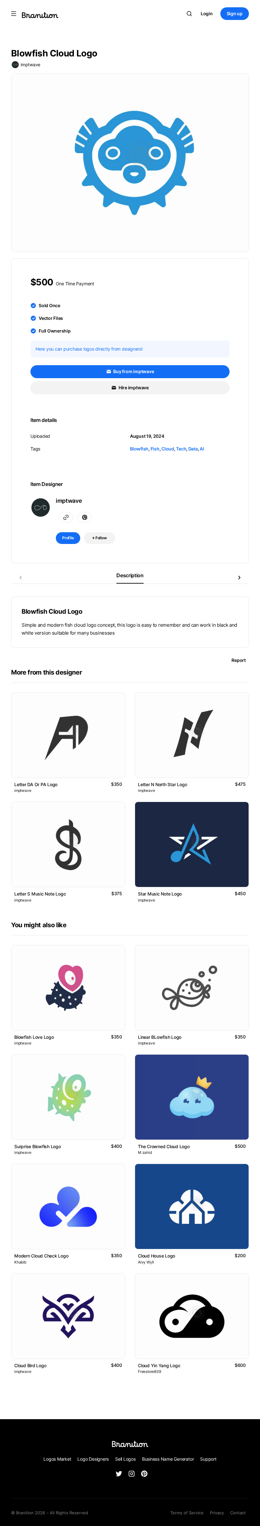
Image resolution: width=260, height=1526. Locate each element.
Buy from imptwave (133, 371)
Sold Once (49, 305)
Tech (181, 448)
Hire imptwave (133, 387)
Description (129, 575)
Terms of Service (187, 1512)
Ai (202, 448)
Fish (155, 448)
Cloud (167, 448)
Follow (100, 537)
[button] (239, 577)
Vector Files (51, 318)
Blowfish (139, 448)
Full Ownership (55, 330)
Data (193, 448)
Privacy (217, 1512)
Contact (238, 1512)
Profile (68, 537)
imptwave (30, 64)
